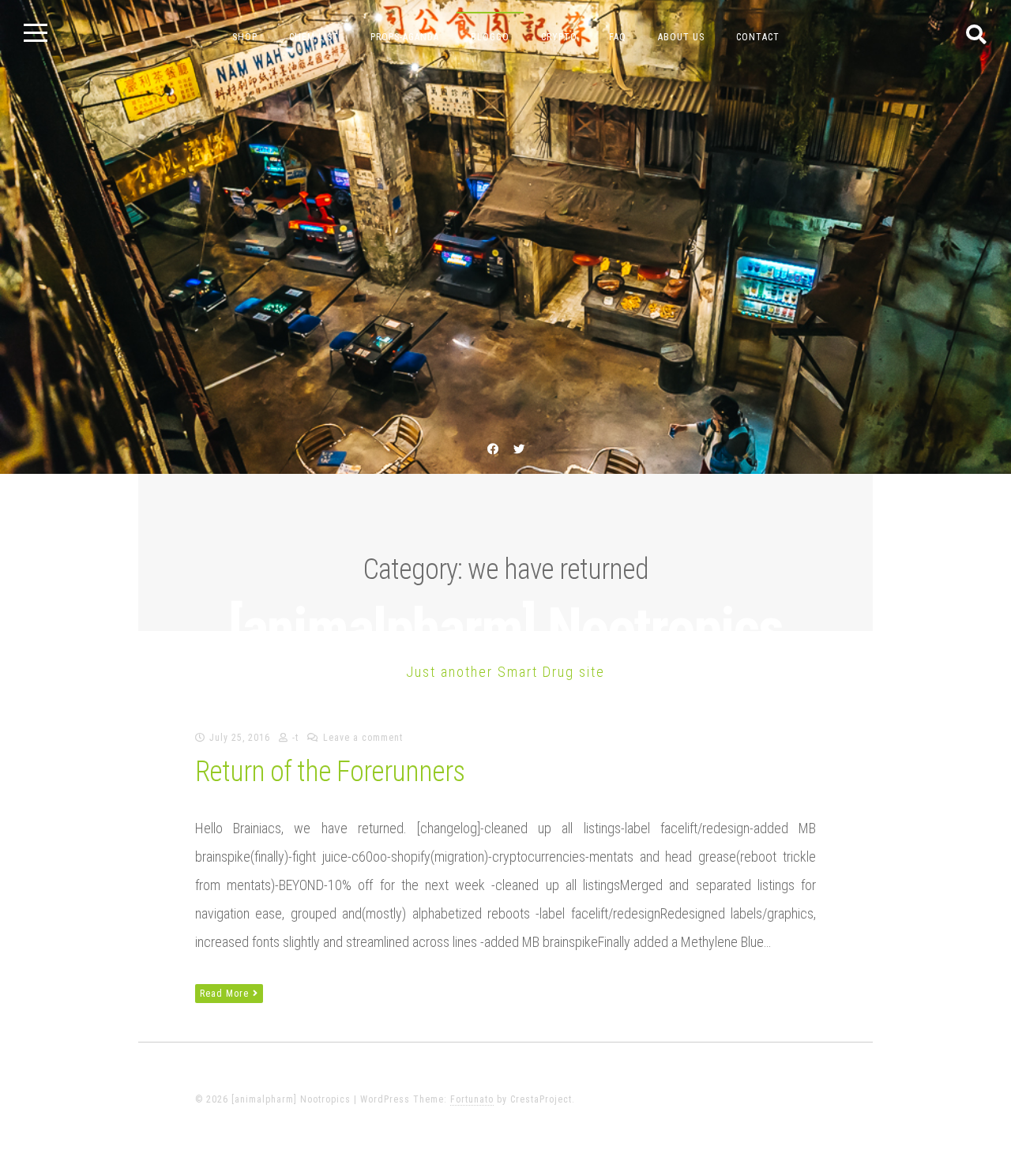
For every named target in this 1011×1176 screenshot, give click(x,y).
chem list (314, 37)
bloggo (490, 37)
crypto (559, 37)
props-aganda (404, 37)
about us (681, 37)
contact (758, 37)
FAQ (617, 37)
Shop (244, 37)
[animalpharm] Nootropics (505, 629)
